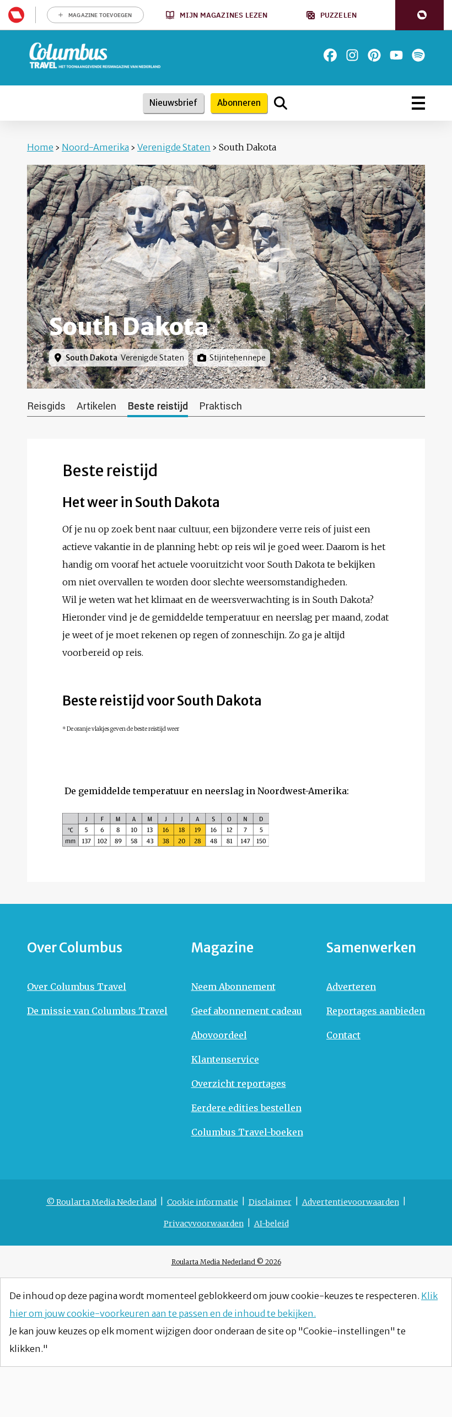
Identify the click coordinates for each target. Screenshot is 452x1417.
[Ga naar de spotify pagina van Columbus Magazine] (418, 55)
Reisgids (46, 406)
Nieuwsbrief (173, 103)
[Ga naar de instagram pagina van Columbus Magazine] (352, 55)
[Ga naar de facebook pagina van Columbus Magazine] (330, 55)
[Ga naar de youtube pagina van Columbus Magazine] (396, 55)
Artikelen (96, 406)
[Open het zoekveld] (280, 103)
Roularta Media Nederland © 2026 (226, 1262)
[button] (419, 15)
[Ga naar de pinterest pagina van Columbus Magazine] (374, 55)
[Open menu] (418, 103)
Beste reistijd (157, 406)
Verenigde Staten (174, 147)
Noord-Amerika (95, 147)
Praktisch (220, 406)
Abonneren (239, 103)
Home (40, 147)
